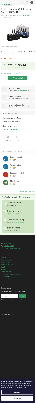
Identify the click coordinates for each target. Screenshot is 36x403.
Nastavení (17, 392)
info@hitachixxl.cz (9, 243)
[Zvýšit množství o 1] (7, 77)
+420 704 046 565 (9, 246)
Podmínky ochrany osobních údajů (11, 274)
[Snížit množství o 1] (7, 79)
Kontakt (3, 267)
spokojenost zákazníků (19, 222)
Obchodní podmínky (7, 271)
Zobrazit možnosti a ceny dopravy (11, 73)
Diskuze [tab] (17, 113)
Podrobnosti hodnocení (24, 15)
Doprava (3, 257)
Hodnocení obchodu (7, 264)
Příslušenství (14, 129)
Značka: (7, 17)
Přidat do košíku (19, 78)
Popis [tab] (4, 113)
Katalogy (3, 269)
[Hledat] (23, 3)
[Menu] (32, 3)
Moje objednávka (6, 279)
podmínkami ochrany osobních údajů (23, 299)
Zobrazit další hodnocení (26, 191)
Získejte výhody (5, 262)
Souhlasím (17, 398)
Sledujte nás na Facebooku (12, 248)
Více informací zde (20, 387)
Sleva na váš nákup (6, 260)
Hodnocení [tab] (10, 113)
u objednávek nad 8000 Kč (14, 213)
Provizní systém (5, 276)
